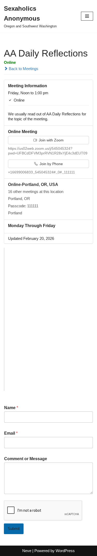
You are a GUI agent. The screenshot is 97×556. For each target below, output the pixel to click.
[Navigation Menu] (87, 16)
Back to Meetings (23, 68)
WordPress (65, 550)
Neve (26, 550)
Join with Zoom (51, 140)
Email (11, 433)
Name (11, 407)
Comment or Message (25, 459)
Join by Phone (51, 164)
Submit (14, 528)
